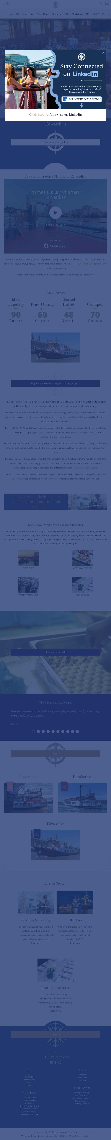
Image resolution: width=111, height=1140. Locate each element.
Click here (36, 114)
